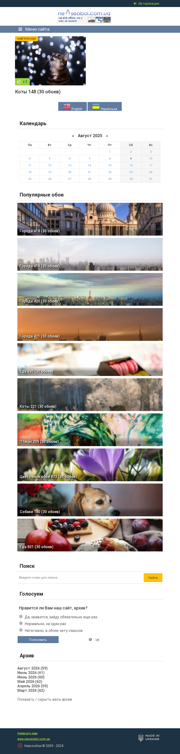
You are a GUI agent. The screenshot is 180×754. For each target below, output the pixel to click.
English (76, 109)
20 (69, 172)
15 (110, 165)
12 (49, 165)
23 (131, 172)
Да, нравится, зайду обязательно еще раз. (61, 617)
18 (29, 172)
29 (110, 179)
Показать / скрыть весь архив (44, 699)
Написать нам (27, 733)
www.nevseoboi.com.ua (33, 739)
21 (89, 172)
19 (49, 172)
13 (69, 165)
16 (131, 165)
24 (150, 172)
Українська (108, 109)
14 (89, 165)
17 (150, 165)
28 (89, 179)
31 (150, 179)
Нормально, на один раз (45, 624)
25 (29, 179)
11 (29, 165)
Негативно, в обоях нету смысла (53, 630)
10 (150, 158)
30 (131, 179)
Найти (153, 577)
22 (110, 172)
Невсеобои (84, 16)
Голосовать (38, 639)
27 (69, 179)
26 (49, 179)
